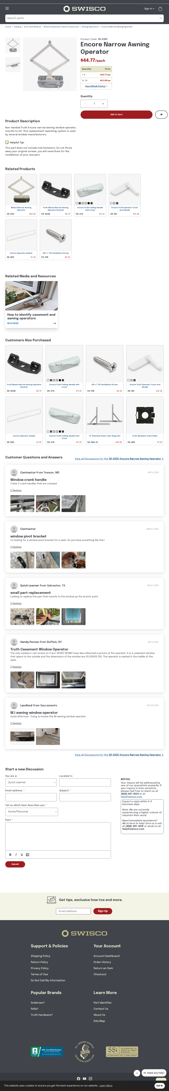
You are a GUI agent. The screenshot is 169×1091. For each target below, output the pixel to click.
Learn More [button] (105, 1086)
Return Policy (39, 962)
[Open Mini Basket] (161, 9)
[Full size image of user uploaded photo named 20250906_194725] (22, 680)
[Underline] (22, 854)
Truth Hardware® (42, 1015)
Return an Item (103, 968)
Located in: (66, 776)
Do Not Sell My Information (48, 980)
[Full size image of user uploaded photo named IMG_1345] (22, 560)
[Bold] (10, 854)
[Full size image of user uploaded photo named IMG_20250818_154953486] (48, 736)
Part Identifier (103, 1002)
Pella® (35, 1009)
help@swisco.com (131, 797)
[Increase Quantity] (103, 104)
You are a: (11, 776)
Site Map (99, 1021)
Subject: (64, 790)
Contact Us (101, 1009)
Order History (102, 962)
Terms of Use (39, 974)
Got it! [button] (159, 1086)
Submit (15, 864)
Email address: (14, 790)
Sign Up (103, 911)
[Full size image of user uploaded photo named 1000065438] (73, 616)
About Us (99, 1015)
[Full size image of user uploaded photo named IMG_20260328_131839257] (22, 503)
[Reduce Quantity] (85, 104)
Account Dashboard (106, 956)
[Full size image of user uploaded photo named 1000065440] (48, 616)
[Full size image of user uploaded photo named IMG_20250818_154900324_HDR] (22, 736)
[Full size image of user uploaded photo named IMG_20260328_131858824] (73, 503)
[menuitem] (12, 47)
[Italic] (16, 854)
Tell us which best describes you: (25, 805)
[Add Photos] (27, 854)
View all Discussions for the (118, 459)
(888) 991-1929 (135, 826)
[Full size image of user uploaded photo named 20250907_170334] (73, 680)
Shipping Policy (40, 956)
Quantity (87, 96)
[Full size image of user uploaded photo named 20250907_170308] (48, 680)
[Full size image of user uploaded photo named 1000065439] (22, 616)
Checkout (100, 974)
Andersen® (38, 1002)
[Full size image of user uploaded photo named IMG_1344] (48, 560)
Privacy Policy (40, 968)
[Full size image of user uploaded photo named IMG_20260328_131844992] (48, 503)
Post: (8, 820)
